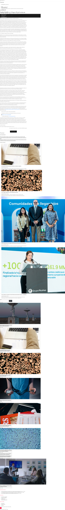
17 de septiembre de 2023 (12, 116)
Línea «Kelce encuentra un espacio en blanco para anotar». (12, 109)
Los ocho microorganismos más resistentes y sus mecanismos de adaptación (6, 451)
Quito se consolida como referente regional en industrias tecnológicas (5, 486)
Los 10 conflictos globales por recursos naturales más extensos (9, 192)
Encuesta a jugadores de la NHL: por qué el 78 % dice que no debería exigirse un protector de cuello (13, 138)
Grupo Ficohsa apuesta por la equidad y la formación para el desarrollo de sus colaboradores (13, 243)
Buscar (1, 299)
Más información (13, 131)
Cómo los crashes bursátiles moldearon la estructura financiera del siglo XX (5, 426)
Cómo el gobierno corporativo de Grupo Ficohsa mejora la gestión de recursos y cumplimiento (13, 294)
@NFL (3, 114)
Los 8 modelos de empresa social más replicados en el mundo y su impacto (5, 350)
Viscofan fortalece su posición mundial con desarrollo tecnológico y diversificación (5, 456)
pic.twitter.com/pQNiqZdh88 (7, 114)
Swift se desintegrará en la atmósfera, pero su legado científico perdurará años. (6, 325)
